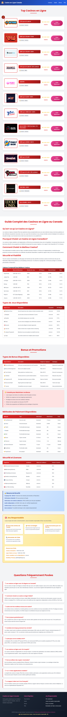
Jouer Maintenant (57, 23)
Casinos (50, 2)
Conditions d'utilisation (50, 712)
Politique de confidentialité (39, 712)
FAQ (65, 2)
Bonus (60, 2)
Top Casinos (27, 699)
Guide (55, 2)
